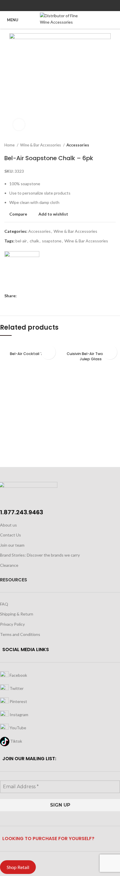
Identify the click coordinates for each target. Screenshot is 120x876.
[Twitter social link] (53, 5)
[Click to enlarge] (19, 124)
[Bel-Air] (21, 268)
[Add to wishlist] (48, 352)
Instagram (18, 714)
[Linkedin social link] (66, 5)
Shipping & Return (16, 613)
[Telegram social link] (73, 5)
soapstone (51, 240)
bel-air (21, 240)
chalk (34, 240)
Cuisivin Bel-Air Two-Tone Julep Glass (91, 356)
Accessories (77, 145)
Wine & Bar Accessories (41, 145)
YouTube (17, 727)
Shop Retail (18, 867)
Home (9, 145)
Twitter (16, 688)
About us (8, 524)
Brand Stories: (13, 554)
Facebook (18, 675)
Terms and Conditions (20, 634)
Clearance (9, 565)
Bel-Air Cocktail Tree (29, 353)
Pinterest (18, 701)
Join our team (12, 545)
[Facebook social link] (46, 5)
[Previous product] (101, 145)
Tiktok (15, 741)
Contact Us (10, 534)
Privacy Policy (12, 624)
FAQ (4, 604)
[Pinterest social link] (60, 5)
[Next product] (113, 145)
